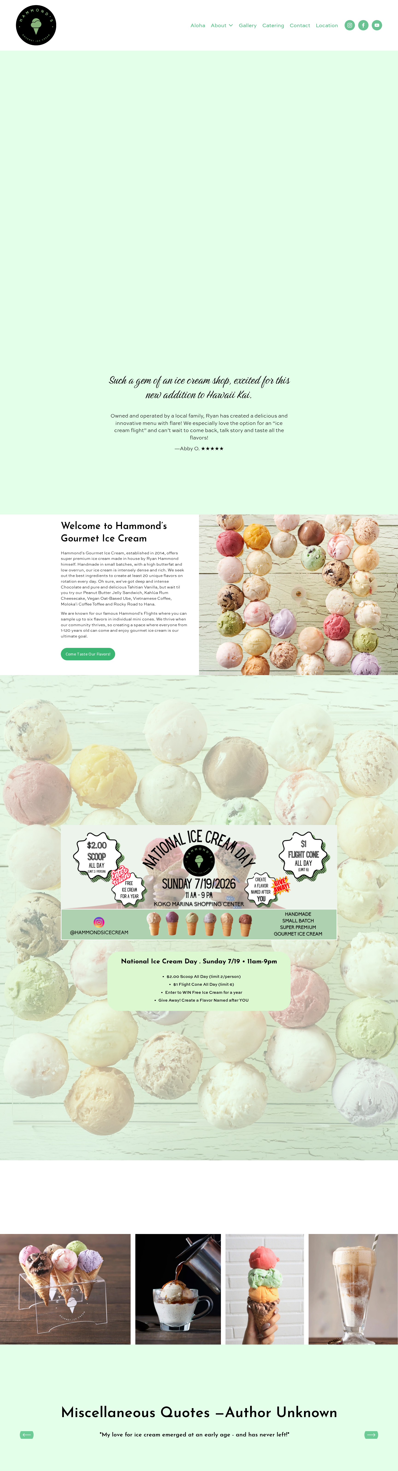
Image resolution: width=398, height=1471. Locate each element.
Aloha (197, 25)
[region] (199, 1435)
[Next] (371, 1435)
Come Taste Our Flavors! (88, 654)
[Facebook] (363, 25)
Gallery (248, 25)
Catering (273, 25)
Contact (300, 25)
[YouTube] (377, 25)
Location (327, 25)
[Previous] (27, 1435)
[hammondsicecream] (350, 25)
